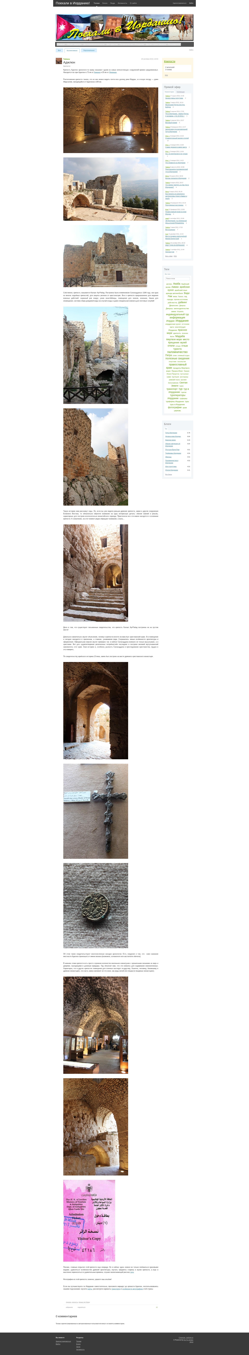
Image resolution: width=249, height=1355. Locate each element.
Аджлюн (68, 1302)
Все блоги (168, 474)
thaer (167, 209)
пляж (175, 355)
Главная (61, 44)
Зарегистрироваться (179, 3)
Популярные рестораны (174, 205)
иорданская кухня (173, 324)
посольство (181, 362)
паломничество (177, 352)
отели (171, 345)
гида (132, 1272)
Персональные (89, 50)
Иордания (182, 320)
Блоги (104, 3)
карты (90, 1289)
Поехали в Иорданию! (73, 3)
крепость (177, 333)
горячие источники (181, 299)
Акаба (176, 283)
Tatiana (167, 96)
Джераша (112, 72)
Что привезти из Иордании (175, 163)
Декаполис (173, 305)
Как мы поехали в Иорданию (175, 178)
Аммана (97, 72)
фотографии (175, 407)
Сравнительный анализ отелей (177, 138)
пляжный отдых (183, 355)
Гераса (180, 296)
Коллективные (72, 50)
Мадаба (180, 336)
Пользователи (174, 44)
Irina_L (167, 136)
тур (180, 388)
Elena (167, 176)
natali (167, 218)
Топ (166, 429)
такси (181, 386)
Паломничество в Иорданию (132, 44)
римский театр (174, 380)
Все (59, 50)
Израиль (180, 311)
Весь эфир (168, 256)
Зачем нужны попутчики (174, 98)
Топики (97, 3)
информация (177, 317)
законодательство (181, 308)
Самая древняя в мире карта (176, 147)
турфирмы (183, 398)
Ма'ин (172, 336)
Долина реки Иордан (173, 436)
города (170, 299)
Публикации (181, 92)
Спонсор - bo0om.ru (186, 1338)
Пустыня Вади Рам (172, 450)
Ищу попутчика (171, 466)
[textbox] (177, 278)
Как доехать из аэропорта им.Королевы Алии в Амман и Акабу (176, 196)
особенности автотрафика (132, 1289)
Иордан (170, 321)
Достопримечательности (94, 44)
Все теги (167, 274)
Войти (191, 3)
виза (175, 296)
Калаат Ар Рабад (84, 1302)
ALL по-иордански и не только (176, 154)
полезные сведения (177, 358)
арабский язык (181, 290)
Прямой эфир (172, 87)
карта (172, 327)
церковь (177, 410)
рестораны (184, 377)
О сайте (133, 3)
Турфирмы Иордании (173, 453)
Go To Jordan (188, 1340)
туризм (183, 392)
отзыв (178, 346)
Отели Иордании (171, 470)
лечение (185, 333)
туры (187, 401)
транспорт (172, 389)
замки (173, 311)
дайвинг (182, 302)
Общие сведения (74, 44)
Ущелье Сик (169, 252)
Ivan (166, 234)
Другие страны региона (156, 44)
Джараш (182, 305)
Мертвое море (174, 339)
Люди (112, 3)
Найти (191, 50)
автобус (169, 284)
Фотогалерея (170, 230)
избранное (69, 1307)
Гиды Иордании (171, 433)
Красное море (170, 440)
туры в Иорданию (177, 404)
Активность (122, 3)
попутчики (172, 362)
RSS (166, 75)
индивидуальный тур (177, 314)
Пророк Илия (177, 371)
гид (185, 296)
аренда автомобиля (174, 293)
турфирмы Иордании (175, 401)
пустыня (175, 377)
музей (183, 342)
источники (185, 324)
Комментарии (169, 92)
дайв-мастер (172, 303)
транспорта (116, 1289)
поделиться (81, 1307)
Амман (175, 287)
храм (185, 407)
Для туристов (112, 44)
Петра (168, 355)
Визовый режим (171, 123)
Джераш (169, 308)
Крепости (169, 61)
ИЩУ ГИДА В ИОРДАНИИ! (175, 245)
